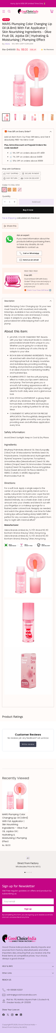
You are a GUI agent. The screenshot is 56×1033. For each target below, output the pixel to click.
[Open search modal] (9, 11)
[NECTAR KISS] (9, 190)
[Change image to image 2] (15, 117)
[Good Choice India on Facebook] (3, 1015)
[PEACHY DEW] (15, 190)
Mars (7, 43)
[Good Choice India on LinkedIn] (21, 1015)
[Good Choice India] (28, 11)
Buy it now (28, 210)
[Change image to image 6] (52, 117)
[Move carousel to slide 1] (24, 872)
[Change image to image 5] (43, 117)
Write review (28, 744)
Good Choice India (26, 1024)
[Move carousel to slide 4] (31, 872)
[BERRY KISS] (20, 190)
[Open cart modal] (51, 11)
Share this (11, 226)
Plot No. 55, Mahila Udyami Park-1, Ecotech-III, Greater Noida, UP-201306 (28, 1001)
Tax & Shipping (9, 218)
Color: (11, 185)
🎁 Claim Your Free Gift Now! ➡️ (37, 290)
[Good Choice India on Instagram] (12, 1015)
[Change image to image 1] (6, 117)
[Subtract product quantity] (4, 202)
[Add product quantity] (14, 202)
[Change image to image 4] (34, 117)
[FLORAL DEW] (4, 190)
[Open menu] (3, 11)
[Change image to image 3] (24, 117)
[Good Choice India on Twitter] (8, 1015)
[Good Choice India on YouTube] (16, 1015)
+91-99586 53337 (15, 989)
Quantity (6, 196)
